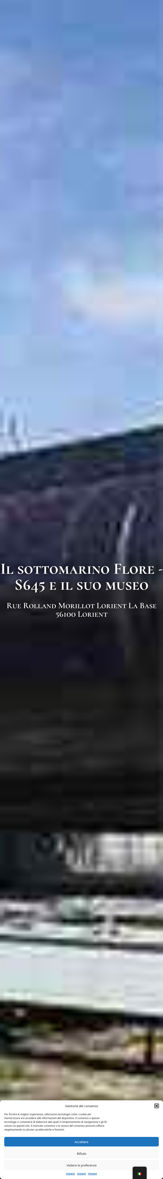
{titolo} (70, 1174)
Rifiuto (81, 1153)
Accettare (81, 1142)
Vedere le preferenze (81, 1165)
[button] (157, 1106)
